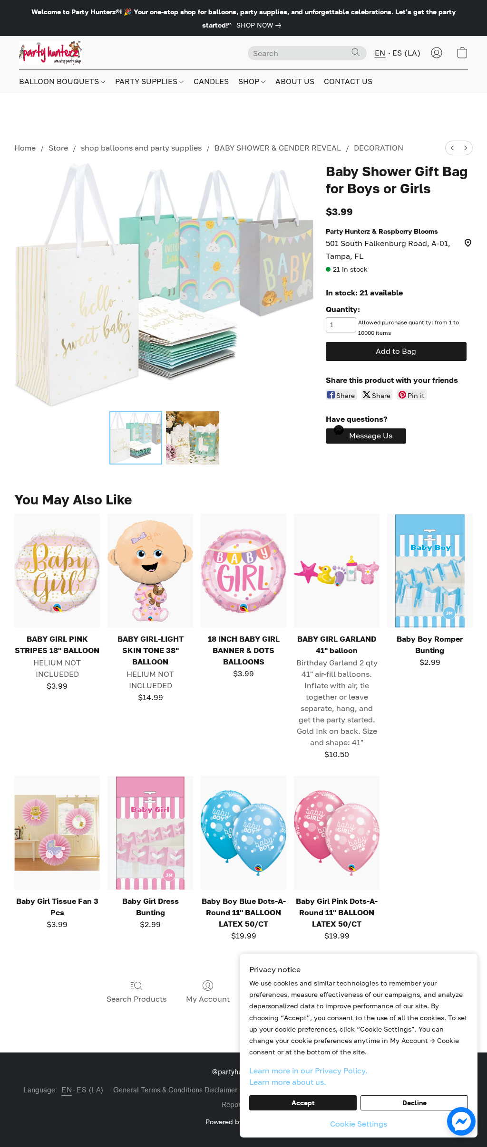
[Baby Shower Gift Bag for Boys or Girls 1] (192, 437)
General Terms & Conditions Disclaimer (175, 1090)
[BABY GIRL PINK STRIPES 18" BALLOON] (57, 571)
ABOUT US (294, 81)
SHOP (249, 81)
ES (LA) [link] (90, 1090)
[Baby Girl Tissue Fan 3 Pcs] (57, 833)
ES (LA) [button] (406, 52)
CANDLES (211, 81)
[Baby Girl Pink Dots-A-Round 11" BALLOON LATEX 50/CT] (337, 833)
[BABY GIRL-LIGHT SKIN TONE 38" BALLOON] (150, 571)
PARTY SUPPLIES (147, 81)
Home (25, 147)
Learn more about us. (287, 1082)
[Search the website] (356, 52)
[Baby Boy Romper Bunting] (430, 571)
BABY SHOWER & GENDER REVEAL (277, 147)
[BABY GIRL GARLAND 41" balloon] (337, 571)
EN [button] (380, 52)
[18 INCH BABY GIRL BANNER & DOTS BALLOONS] (243, 571)
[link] (260, 25)
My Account (208, 999)
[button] (50, 53)
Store (58, 147)
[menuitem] (452, 148)
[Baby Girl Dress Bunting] (150, 833)
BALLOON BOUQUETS (60, 81)
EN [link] (66, 1090)
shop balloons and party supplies (141, 147)
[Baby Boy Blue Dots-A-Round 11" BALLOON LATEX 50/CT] (243, 833)
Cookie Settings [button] (358, 1123)
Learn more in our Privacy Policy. (308, 1070)
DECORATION (378, 147)
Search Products (136, 999)
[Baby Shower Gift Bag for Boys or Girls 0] (136, 437)
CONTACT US (348, 81)
